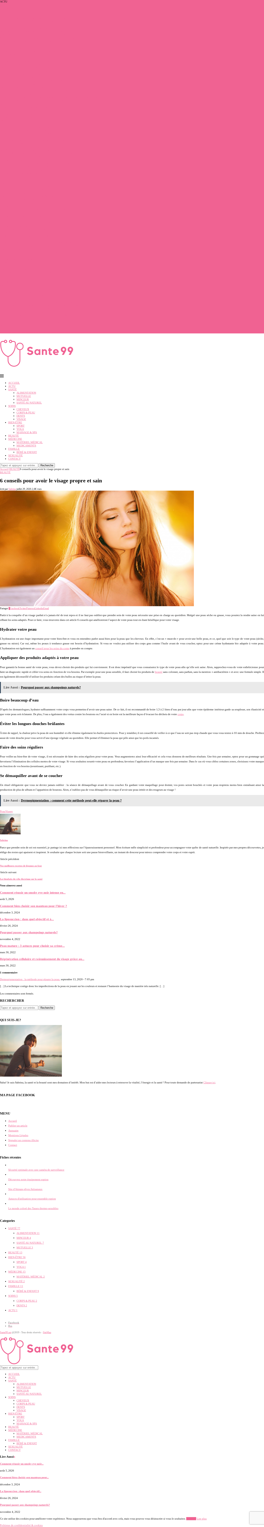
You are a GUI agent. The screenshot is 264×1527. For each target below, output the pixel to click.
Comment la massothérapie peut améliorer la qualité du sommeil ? (36, 74)
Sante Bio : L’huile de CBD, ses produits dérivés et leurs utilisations (37, 166)
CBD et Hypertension (12, 183)
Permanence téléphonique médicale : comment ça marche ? (33, 146)
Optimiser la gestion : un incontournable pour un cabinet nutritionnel (38, 120)
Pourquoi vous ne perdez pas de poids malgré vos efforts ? (32, 24)
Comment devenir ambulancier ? (18, 206)
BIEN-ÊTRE (15, 422)
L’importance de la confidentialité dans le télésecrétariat (31, 133)
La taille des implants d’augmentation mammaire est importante (35, 282)
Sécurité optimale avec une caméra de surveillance (36, 1169)
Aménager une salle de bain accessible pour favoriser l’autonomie (36, 44)
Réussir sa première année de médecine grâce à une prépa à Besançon (38, 37)
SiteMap (47, 1332)
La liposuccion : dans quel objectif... (20, 1491)
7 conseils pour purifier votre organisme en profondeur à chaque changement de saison (48, 14)
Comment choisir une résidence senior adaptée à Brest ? (31, 41)
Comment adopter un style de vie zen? (21, 259)
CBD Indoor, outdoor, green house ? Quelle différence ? (30, 196)
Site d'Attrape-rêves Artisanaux (25, 1189)
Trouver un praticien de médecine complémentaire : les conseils (35, 245)
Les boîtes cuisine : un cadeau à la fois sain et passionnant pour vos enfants (42, 331)
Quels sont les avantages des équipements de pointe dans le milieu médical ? (42, 305)
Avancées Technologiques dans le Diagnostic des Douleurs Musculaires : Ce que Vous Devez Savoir (55, 90)
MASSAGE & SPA (26, 432)
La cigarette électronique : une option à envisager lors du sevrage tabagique (42, 302)
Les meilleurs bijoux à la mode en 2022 (22, 292)
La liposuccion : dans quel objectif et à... (27, 919)
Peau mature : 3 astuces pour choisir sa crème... (32, 945)
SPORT (20, 425)
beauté (158, 671)
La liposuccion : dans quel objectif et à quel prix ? (28, 84)
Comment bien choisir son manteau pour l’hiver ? (27, 57)
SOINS (12, 405)
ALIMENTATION (26, 392)
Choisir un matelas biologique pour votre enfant (27, 268)
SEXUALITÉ (15, 455)
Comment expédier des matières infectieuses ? (25, 216)
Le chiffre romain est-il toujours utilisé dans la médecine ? (32, 94)
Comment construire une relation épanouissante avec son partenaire (37, 160)
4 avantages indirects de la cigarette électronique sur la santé (33, 311)
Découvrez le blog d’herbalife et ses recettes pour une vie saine (35, 87)
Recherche (46, 465)
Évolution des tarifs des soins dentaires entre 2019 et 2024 (32, 80)
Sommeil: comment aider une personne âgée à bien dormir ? (33, 321)
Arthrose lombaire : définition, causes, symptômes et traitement (35, 54)
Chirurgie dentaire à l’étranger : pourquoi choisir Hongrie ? (33, 252)
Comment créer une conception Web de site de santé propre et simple (38, 298)
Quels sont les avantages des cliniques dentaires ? (27, 229)
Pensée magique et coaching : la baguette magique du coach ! (34, 262)
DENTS (20, 415)
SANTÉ (12, 389)
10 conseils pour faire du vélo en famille (22, 189)
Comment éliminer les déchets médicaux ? (23, 173)
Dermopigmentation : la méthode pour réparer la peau (30, 979)
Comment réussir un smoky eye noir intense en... (33, 892)
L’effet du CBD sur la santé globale (19, 77)
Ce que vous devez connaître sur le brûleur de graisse (29, 255)
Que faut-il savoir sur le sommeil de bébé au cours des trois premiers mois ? (41, 295)
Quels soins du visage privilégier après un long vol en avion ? (34, 4)
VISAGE (21, 419)
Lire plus (202, 1518)
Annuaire (13, 1130)
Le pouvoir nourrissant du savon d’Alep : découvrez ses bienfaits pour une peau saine (47, 186)
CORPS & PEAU (25, 412)
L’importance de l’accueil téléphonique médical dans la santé (34, 107)
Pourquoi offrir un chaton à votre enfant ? (23, 176)
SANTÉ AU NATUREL (29, 402)
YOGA (20, 429)
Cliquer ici (209, 1082)
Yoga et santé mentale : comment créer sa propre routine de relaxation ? (39, 18)
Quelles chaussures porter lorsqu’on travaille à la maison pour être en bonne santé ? (46, 235)
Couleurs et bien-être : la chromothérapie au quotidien (30, 64)
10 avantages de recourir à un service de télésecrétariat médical (35, 140)
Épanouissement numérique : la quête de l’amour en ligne (32, 156)
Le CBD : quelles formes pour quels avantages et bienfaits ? (33, 318)
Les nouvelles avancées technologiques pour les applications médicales (40, 153)
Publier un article (17, 1125)
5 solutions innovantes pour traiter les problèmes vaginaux (32, 127)
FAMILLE (14, 448)
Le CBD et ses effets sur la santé (17, 110)
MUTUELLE (23, 396)
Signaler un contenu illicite (23, 1140)
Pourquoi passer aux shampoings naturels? (23, 212)
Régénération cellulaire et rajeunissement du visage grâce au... (42, 959)
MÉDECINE (15, 439)
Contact (12, 1145)
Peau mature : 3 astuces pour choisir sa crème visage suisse (32, 278)
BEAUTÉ (13, 435)
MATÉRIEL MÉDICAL (29, 442)
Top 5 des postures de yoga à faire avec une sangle (28, 219)
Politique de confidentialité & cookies (21, 1525)
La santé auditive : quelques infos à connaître (25, 288)
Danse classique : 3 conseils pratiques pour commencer (30, 275)
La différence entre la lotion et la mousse (22, 193)
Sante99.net (5, 1332)
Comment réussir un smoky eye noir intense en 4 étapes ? (32, 8)
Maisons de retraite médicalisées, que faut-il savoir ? (29, 199)
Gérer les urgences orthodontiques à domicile (25, 61)
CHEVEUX (22, 409)
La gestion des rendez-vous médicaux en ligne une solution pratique (38, 123)
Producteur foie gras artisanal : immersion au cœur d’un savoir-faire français (42, 11)
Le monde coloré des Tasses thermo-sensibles (33, 1208)
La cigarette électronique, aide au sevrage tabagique (29, 202)
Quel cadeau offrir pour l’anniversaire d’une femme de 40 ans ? (35, 100)
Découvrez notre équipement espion (28, 1179)
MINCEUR (22, 399)
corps (181, 714)
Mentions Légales (18, 1135)
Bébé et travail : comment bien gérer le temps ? (26, 67)
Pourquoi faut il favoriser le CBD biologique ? (26, 169)
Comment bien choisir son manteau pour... (24, 1477)
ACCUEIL (14, 382)
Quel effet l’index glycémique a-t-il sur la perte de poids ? (32, 328)
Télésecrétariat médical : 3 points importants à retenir (29, 249)
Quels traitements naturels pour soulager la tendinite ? (30, 239)
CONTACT (14, 458)
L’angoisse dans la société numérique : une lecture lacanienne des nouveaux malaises (47, 51)
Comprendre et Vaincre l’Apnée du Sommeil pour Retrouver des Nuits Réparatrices (46, 28)
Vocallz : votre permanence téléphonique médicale (28, 150)
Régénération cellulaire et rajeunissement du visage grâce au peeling (38, 285)
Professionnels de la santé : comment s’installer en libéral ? (32, 222)
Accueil (4, 469)
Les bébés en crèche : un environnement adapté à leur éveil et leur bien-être (42, 47)
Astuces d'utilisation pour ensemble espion (32, 1198)
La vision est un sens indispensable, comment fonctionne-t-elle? (35, 163)
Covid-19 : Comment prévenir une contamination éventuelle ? (35, 315)
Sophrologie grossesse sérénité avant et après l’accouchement (34, 31)
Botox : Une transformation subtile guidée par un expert (31, 103)
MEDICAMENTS (26, 445)
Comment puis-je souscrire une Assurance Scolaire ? (29, 265)
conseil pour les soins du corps (52, 648)
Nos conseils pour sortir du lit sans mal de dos (25, 325)
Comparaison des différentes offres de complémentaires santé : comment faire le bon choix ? (51, 97)
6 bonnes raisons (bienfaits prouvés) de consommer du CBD (33, 209)
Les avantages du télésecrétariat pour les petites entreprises (32, 143)
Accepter (191, 1518)
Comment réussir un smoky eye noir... (22, 1463)
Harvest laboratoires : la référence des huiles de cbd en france (34, 70)
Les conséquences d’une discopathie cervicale (25, 272)
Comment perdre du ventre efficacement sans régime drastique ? (35, 21)
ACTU (11, 386)
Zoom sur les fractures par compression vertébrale (27, 308)
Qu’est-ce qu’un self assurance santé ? (21, 232)
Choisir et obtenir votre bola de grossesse (23, 179)
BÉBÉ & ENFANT (26, 452)
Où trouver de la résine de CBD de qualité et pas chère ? (31, 130)
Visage (9, 811)
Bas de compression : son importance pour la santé (28, 117)
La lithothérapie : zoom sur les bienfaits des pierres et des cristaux (36, 113)
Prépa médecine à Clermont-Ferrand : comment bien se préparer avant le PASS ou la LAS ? (50, 34)
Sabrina (12, 489)
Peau (2, 811)
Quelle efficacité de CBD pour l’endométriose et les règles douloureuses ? (41, 242)
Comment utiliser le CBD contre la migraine (24, 226)
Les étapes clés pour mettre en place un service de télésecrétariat (35, 136)
